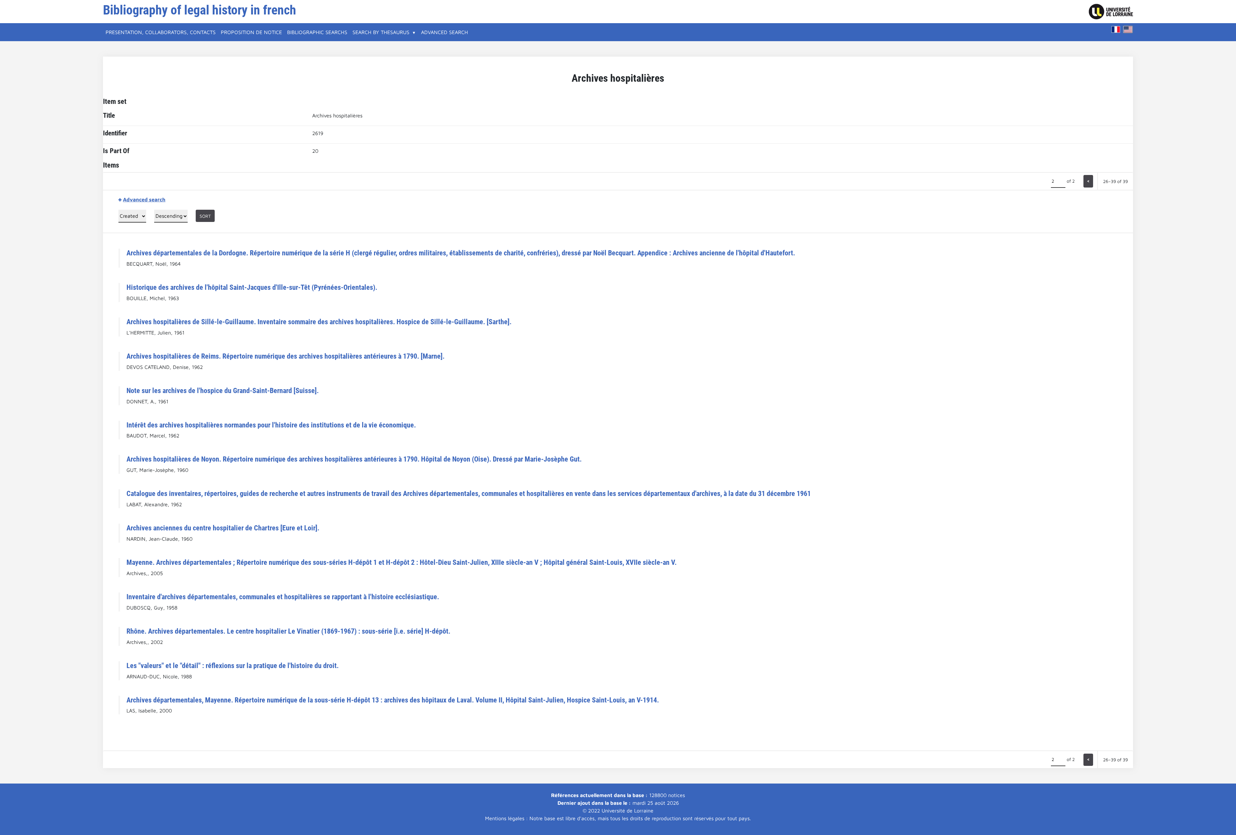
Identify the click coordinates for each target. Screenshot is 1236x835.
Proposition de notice (251, 32)
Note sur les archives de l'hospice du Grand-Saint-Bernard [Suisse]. (222, 390)
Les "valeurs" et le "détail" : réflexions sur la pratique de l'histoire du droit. (232, 665)
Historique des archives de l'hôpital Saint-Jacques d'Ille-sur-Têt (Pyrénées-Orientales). (251, 287)
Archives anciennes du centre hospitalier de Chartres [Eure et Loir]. (222, 528)
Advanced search (444, 32)
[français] (1115, 29)
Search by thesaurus (380, 32)
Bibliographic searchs (317, 32)
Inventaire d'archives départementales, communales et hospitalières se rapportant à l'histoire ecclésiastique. (282, 596)
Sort (205, 216)
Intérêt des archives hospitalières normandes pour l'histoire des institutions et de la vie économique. (271, 425)
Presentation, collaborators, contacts (161, 32)
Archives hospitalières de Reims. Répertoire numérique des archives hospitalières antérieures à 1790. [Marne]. (285, 356)
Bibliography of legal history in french (199, 10)
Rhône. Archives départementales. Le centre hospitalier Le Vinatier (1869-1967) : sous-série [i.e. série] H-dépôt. (288, 631)
